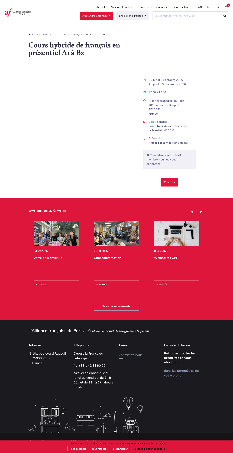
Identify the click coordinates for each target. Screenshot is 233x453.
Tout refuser (98, 448)
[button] (169, 182)
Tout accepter (77, 448)
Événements (42, 34)
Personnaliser (119, 448)
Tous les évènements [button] (116, 306)
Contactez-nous (130, 355)
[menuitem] (100, 8)
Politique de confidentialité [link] (149, 448)
